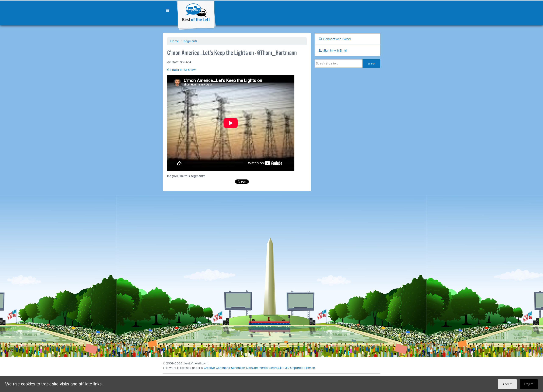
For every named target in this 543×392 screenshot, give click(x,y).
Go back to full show (181, 70)
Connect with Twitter (336, 39)
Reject (528, 384)
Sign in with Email (334, 50)
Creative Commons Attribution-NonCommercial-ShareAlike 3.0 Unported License (259, 368)
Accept (507, 384)
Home (174, 41)
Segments (190, 41)
